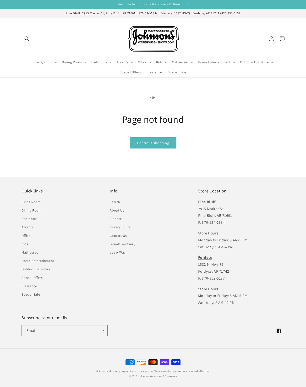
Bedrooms (30, 219)
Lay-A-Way (117, 252)
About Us (117, 210)
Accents (27, 227)
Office (26, 235)
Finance (116, 219)
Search (115, 202)
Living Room (31, 202)
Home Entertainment (38, 261)
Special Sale (31, 294)
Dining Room (32, 210)
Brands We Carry (122, 244)
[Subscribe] (102, 330)
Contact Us (118, 235)
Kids (25, 244)
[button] (27, 38)
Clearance (29, 286)
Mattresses (30, 252)
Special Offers (32, 278)
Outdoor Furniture (36, 269)
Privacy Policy (120, 227)
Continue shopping (153, 143)
